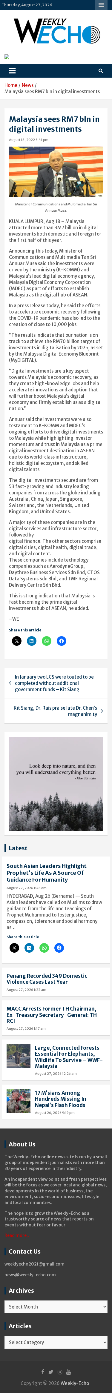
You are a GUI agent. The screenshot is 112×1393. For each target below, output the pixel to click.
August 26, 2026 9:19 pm (55, 1113)
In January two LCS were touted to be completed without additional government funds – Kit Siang (54, 683)
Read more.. (16, 1235)
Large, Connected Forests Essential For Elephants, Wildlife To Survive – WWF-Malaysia (69, 1057)
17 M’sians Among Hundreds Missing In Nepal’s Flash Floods (60, 1099)
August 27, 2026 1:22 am (26, 990)
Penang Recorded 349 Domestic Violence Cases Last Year (47, 979)
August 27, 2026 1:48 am (27, 888)
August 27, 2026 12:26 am (56, 1073)
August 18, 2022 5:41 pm (28, 140)
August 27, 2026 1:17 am (26, 1028)
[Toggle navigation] (12, 71)
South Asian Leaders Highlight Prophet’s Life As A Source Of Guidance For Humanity (47, 872)
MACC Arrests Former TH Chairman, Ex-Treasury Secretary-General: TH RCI (52, 1014)
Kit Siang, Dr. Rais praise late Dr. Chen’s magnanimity (55, 711)
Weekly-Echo (75, 1383)
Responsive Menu (101, 5)
